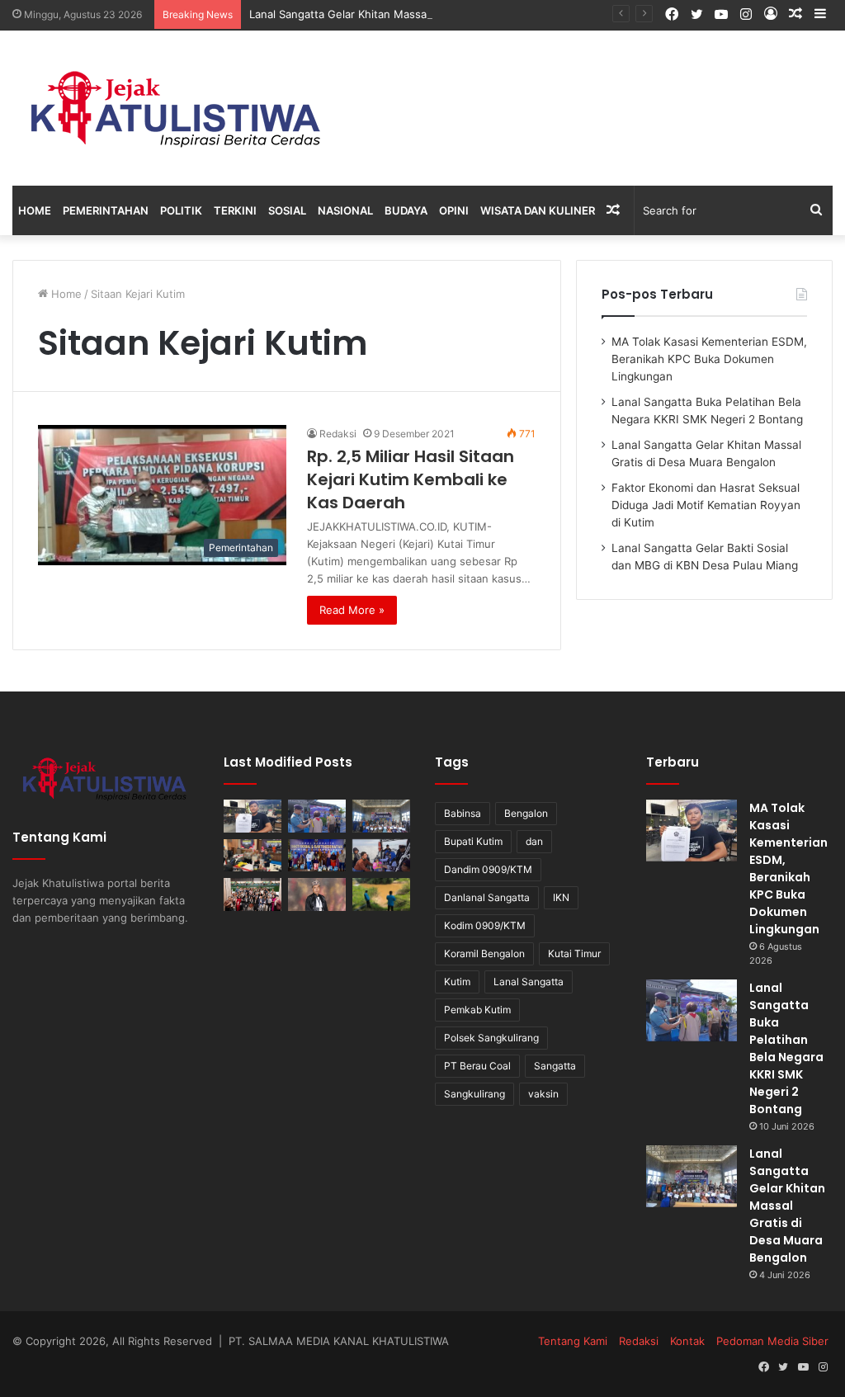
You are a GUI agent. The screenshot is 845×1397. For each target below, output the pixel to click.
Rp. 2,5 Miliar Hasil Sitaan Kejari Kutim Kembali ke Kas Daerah (410, 479)
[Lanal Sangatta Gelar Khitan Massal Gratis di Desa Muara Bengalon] (381, 816)
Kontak (687, 1340)
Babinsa (462, 813)
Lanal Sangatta (528, 981)
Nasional (345, 210)
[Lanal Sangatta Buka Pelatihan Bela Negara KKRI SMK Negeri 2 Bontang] (317, 816)
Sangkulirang (474, 1094)
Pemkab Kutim (477, 1009)
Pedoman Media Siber (772, 1340)
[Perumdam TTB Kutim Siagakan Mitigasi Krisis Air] (381, 894)
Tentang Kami (572, 1340)
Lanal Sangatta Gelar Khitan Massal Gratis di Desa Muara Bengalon (420, 14)
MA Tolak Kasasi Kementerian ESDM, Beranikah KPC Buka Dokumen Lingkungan (709, 359)
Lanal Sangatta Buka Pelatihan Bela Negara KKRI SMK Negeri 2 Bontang (786, 1048)
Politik (181, 210)
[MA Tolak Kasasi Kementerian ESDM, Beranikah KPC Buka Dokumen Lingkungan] (252, 816)
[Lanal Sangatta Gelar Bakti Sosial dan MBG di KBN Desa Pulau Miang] (317, 855)
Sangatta (555, 1066)
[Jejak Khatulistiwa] (177, 108)
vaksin (543, 1094)
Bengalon (526, 813)
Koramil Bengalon (484, 953)
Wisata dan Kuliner (537, 210)
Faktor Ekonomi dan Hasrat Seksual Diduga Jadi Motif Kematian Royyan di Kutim (705, 505)
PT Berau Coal (477, 1066)
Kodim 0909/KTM (485, 925)
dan (534, 841)
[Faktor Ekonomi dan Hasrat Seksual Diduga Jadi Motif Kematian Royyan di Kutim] (252, 855)
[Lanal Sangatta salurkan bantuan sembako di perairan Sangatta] (381, 855)
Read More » (352, 609)
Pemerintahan (106, 210)
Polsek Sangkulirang (491, 1037)
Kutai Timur (574, 953)
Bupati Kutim (473, 841)
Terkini (235, 210)
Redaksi (337, 433)
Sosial (287, 210)
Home (34, 210)
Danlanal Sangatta (487, 897)
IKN (561, 897)
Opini (454, 210)
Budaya (406, 210)
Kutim (457, 981)
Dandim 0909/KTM (488, 869)
